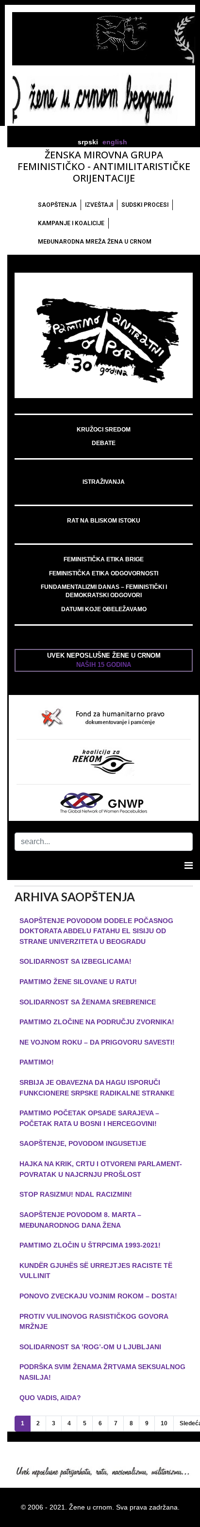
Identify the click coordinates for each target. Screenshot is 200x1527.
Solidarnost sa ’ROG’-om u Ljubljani (90, 1347)
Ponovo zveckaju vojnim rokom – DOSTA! (98, 1296)
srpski (88, 142)
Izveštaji (99, 204)
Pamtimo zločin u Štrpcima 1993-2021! (90, 1245)
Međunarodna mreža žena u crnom (94, 241)
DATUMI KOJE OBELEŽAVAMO (104, 609)
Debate (104, 443)
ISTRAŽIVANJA (104, 481)
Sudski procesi (144, 204)
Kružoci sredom (104, 429)
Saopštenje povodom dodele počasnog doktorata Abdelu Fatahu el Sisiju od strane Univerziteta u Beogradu (96, 931)
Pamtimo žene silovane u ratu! (78, 982)
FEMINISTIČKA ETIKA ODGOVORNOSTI (103, 573)
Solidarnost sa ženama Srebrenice (87, 1002)
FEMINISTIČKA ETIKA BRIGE (104, 559)
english (114, 142)
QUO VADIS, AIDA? (50, 1398)
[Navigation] (188, 865)
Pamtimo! (36, 1062)
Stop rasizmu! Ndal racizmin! (75, 1194)
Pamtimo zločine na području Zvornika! (96, 1022)
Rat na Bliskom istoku (103, 520)
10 (164, 1423)
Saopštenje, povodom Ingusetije (82, 1143)
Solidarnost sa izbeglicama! (75, 961)
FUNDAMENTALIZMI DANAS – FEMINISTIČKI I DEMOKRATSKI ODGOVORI (104, 591)
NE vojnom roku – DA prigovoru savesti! (97, 1042)
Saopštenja (57, 204)
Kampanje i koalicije (71, 223)
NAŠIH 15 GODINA (103, 664)
